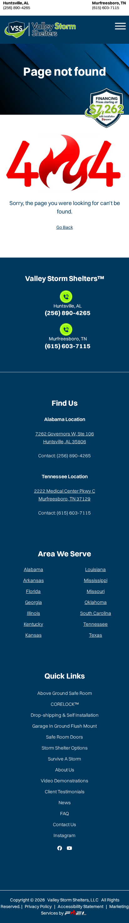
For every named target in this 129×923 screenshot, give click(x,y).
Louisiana (95, 569)
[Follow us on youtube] (69, 848)
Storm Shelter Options (65, 748)
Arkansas (33, 580)
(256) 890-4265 (16, 6)
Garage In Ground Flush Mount (64, 726)
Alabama (33, 569)
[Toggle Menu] (118, 30)
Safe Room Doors (64, 737)
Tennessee (95, 624)
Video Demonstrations (64, 781)
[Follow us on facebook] (60, 848)
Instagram (64, 835)
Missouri (96, 591)
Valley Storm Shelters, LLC (73, 900)
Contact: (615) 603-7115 (64, 513)
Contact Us (64, 824)
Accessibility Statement (80, 906)
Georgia (33, 602)
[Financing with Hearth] (106, 107)
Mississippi (95, 580)
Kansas (33, 635)
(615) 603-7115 (109, 6)
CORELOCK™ (65, 704)
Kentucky (33, 624)
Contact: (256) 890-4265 (64, 456)
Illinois (33, 613)
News (65, 802)
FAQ (64, 813)
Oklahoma (96, 602)
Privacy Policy (38, 906)
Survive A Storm (64, 759)
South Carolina (95, 613)
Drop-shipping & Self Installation (65, 715)
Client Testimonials (65, 792)
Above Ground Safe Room (64, 693)
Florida (33, 591)
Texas (95, 635)
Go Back (64, 227)
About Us (64, 770)
